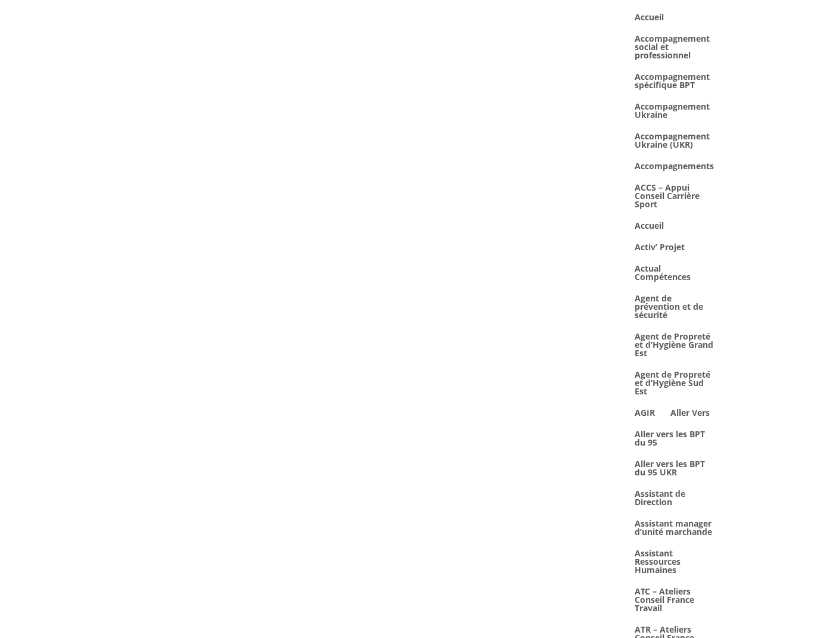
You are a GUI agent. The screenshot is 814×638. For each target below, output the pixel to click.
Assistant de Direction (660, 499)
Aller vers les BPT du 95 (670, 439)
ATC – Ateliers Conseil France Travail (664, 600)
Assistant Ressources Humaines (658, 562)
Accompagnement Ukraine (672, 111)
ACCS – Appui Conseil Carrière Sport (667, 196)
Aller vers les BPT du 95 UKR (670, 469)
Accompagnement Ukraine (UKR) (672, 141)
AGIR (645, 413)
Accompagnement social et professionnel (672, 48)
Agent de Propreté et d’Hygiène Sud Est (672, 384)
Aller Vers (690, 413)
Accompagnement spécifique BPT (672, 82)
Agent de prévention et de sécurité (669, 307)
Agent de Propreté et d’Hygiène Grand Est (674, 345)
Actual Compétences (663, 273)
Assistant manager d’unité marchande (673, 528)
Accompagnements (674, 167)
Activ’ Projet (660, 248)
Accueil (649, 18)
